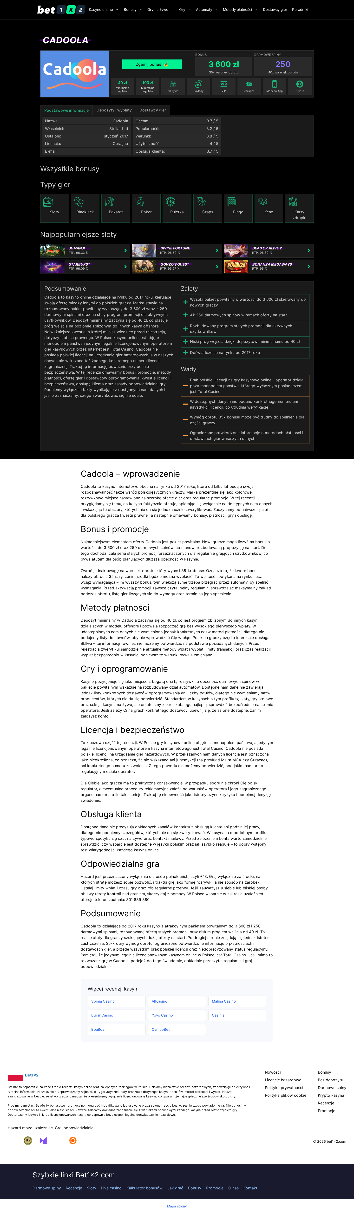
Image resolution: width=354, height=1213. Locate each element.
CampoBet (161, 1029)
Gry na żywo (157, 9)
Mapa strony (177, 1206)
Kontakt (250, 1188)
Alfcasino (159, 1001)
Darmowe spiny (47, 1188)
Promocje (214, 1188)
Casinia (218, 1015)
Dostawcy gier (275, 9)
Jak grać (175, 1188)
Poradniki (300, 9)
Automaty (204, 9)
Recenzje (74, 1188)
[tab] (66, 110)
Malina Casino (224, 1001)
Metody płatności (237, 9)
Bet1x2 (32, 1075)
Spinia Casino (103, 1001)
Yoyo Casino (162, 1015)
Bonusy (130, 9)
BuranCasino (102, 1015)
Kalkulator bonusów (144, 1188)
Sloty (91, 1188)
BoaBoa (97, 1029)
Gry (182, 9)
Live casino (111, 1188)
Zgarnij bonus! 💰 (152, 64)
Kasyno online (101, 9)
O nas (233, 1188)
